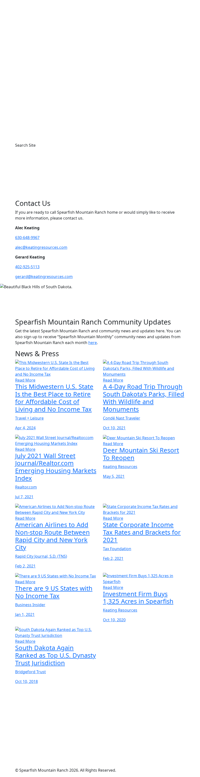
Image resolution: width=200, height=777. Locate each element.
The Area (31, 77)
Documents (41, 106)
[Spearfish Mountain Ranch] (100, 38)
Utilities (38, 118)
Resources (32, 83)
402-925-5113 (27, 266)
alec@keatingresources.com (41, 247)
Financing (40, 100)
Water (36, 94)
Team (36, 112)
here (92, 342)
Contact (30, 135)
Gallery (29, 71)
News (28, 129)
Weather (39, 88)
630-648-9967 (27, 237)
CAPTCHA (23, 758)
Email (29, 745)
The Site (30, 65)
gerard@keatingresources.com (44, 276)
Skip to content (14, 3)
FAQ (26, 123)
